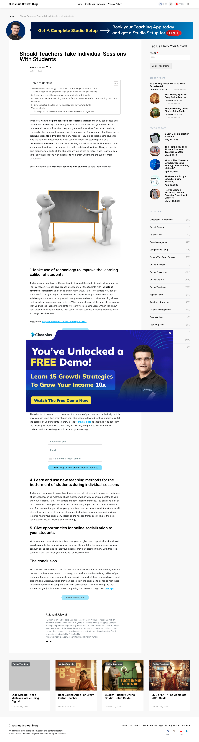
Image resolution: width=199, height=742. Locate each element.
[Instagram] (171, 4)
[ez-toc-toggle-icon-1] (115, 84)
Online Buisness (157, 264)
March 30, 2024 (172, 201)
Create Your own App (152, 725)
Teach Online (156, 317)
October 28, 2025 (158, 89)
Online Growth (157, 279)
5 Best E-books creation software (177, 135)
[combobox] (51, 458)
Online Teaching (158, 287)
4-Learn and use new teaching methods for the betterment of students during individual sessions (74, 100)
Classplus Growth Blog (23, 4)
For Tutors (135, 725)
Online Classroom (158, 272)
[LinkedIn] (187, 733)
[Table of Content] (116, 83)
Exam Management (159, 242)
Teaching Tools (157, 324)
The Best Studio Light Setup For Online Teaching (176, 179)
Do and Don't (156, 234)
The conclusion (38, 108)
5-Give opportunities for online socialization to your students (61, 105)
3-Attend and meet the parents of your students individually (60, 95)
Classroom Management (161, 219)
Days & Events (157, 227)
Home (79, 4)
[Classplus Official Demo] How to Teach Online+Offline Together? (64, 111)
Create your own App (94, 4)
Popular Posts (156, 294)
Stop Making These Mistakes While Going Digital (167, 84)
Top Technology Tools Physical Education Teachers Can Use (176, 149)
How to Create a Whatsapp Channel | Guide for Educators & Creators (176, 194)
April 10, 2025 (171, 185)
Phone (154, 52)
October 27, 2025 (173, 100)
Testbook (185, 725)
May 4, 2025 (171, 155)
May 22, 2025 (171, 139)
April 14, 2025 (171, 171)
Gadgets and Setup (159, 249)
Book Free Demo (160, 65)
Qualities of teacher (159, 302)
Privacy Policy (114, 4)
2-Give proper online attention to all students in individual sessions (64, 91)
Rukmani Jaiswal (37, 67)
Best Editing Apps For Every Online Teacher (176, 95)
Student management (160, 309)
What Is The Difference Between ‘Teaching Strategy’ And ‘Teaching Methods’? (177, 164)
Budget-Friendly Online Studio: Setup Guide (176, 109)
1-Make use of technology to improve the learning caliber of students (65, 88)
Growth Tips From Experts (162, 257)
